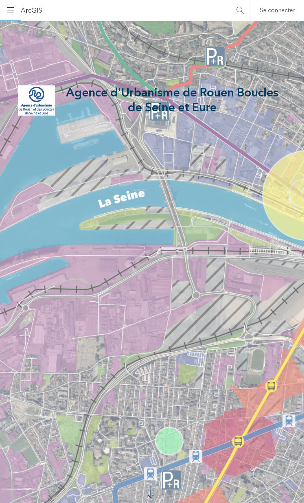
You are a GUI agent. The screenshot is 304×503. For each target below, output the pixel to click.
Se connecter (277, 10)
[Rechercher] (240, 10)
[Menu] (10, 10)
